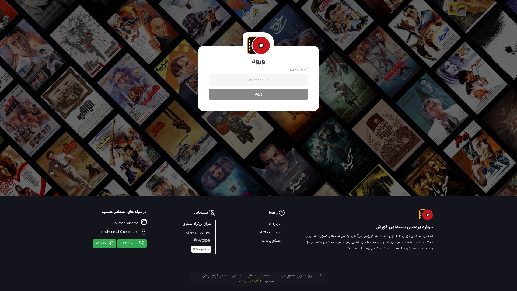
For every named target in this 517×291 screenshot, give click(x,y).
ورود (258, 94)
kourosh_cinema (125, 223)
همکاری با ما (271, 241)
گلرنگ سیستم (249, 281)
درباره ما (275, 224)
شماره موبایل (299, 69)
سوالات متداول (269, 232)
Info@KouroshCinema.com (119, 232)
